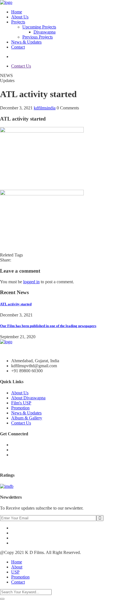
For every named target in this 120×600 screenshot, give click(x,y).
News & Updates (26, 42)
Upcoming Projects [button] (39, 27)
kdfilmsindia (45, 107)
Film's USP (21, 402)
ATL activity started (16, 304)
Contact (18, 47)
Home (16, 11)
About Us (19, 17)
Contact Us (21, 66)
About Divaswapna (28, 397)
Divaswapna (44, 32)
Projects (18, 22)
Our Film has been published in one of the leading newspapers (48, 326)
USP (15, 572)
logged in (31, 281)
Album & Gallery (26, 418)
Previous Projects (37, 37)
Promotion (20, 407)
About (16, 567)
